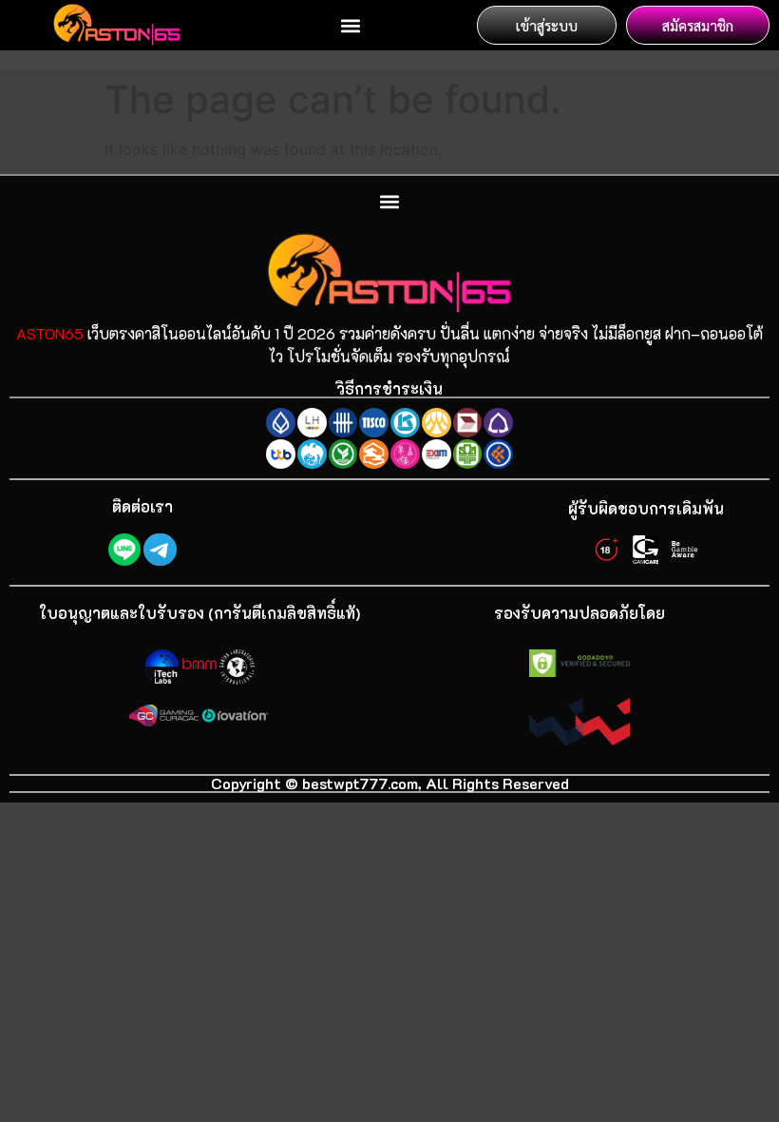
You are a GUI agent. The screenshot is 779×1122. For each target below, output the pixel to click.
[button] (351, 25)
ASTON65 (50, 333)
